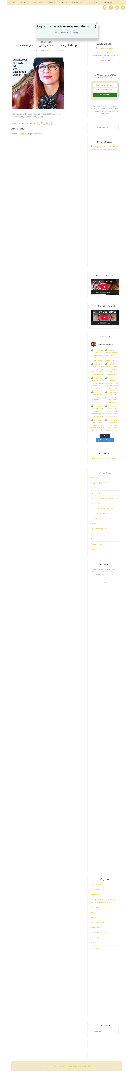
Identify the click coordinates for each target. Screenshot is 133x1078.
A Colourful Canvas (97, 922)
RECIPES (63, 2)
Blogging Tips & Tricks (99, 483)
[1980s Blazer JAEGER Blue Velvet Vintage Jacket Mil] (98, 370)
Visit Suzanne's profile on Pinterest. (104, 458)
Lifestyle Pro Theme (59, 1066)
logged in (24, 134)
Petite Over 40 (96, 894)
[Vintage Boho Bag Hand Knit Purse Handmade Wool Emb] (112, 425)
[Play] (94, 292)
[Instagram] (105, 7)
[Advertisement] (106, 615)
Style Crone (95, 907)
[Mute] (112, 292)
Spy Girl (93, 917)
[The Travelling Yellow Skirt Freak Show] (105, 583)
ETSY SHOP (93, 2)
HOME (13, 2)
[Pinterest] (117, 7)
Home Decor (95, 493)
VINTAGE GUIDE (78, 2)
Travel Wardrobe (97, 539)
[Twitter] (123, 7)
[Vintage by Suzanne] (105, 149)
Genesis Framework (73, 1066)
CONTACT (51, 2)
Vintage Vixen (96, 928)
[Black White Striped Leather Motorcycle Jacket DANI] (112, 370)
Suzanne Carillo (66, 19)
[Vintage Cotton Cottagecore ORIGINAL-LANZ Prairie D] (98, 397)
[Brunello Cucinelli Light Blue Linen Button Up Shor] (98, 384)
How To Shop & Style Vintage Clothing (104, 498)
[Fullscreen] (116, 292)
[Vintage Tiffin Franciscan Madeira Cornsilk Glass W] (112, 384)
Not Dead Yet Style (97, 889)
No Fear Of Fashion (98, 938)
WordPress (83, 1066)
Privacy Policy (37, 2)
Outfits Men (95, 518)
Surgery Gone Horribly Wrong (101, 534)
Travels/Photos (96, 544)
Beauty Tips (95, 478)
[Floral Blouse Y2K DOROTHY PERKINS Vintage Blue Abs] (98, 356)
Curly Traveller (96, 943)
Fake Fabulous (96, 948)
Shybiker (94, 912)
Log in (88, 1066)
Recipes (93, 524)
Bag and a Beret (96, 884)
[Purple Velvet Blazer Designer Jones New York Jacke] (112, 356)
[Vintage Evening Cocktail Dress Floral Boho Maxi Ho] (112, 411)
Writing (93, 549)
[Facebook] (111, 7)
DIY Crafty (94, 488)
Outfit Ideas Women (98, 513)
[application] (105, 287)
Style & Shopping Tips (99, 529)
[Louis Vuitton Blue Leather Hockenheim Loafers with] (98, 425)
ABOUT (23, 2)
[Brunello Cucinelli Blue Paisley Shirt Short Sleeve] (112, 397)
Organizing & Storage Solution (102, 508)
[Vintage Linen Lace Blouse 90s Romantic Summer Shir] (98, 411)
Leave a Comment (59, 50)
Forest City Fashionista (99, 933)
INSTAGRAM (107, 2)
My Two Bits (95, 503)
